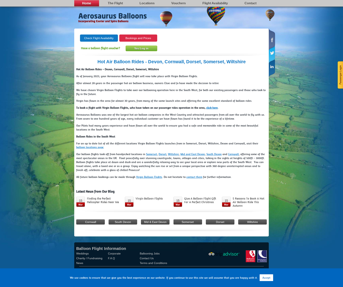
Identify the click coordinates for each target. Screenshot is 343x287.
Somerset (188, 222)
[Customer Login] (340, 75)
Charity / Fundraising (89, 258)
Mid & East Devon (155, 222)
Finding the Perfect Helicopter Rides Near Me (103, 200)
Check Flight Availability (99, 38)
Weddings (82, 253)
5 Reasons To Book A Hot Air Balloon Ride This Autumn (248, 202)
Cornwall (90, 222)
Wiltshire (252, 222)
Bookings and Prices (138, 38)
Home (86, 3)
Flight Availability (215, 3)
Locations (147, 3)
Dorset (220, 222)
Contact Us (147, 258)
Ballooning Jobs (150, 253)
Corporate (114, 253)
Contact (250, 3)
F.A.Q (111, 258)
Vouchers (178, 3)
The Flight (115, 3)
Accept (266, 277)
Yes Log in (141, 48)
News (79, 263)
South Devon (123, 222)
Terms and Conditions (153, 263)
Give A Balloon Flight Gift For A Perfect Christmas (200, 200)
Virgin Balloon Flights (149, 198)
